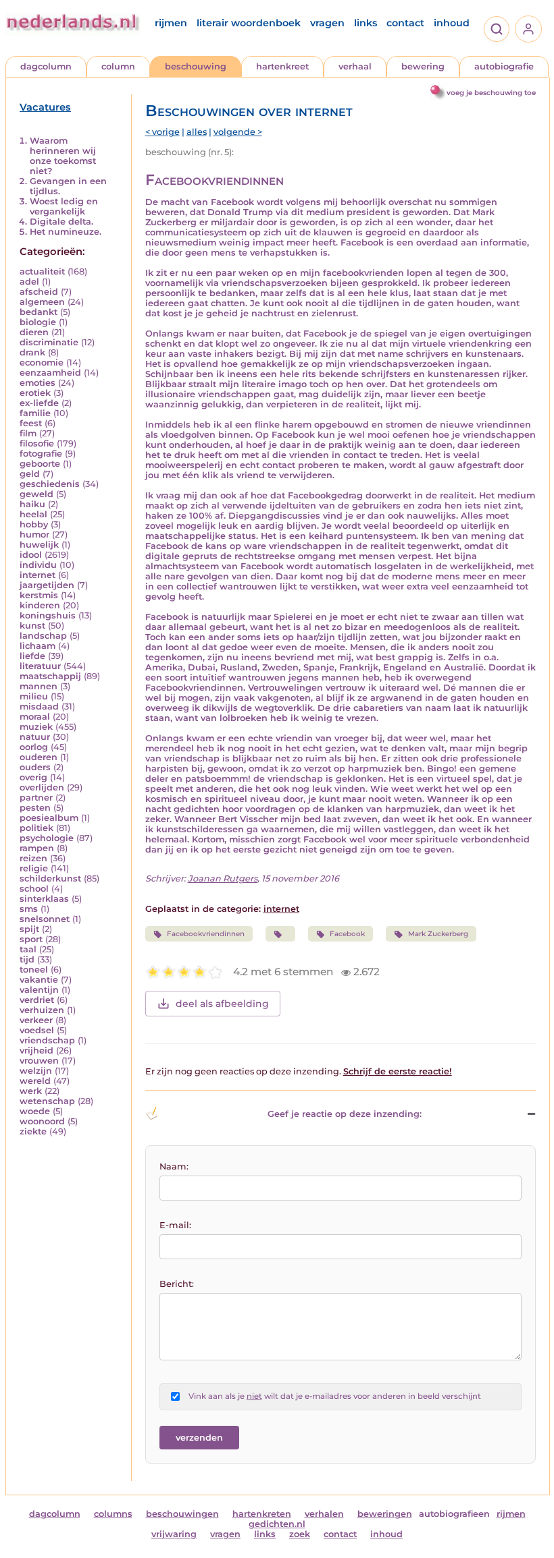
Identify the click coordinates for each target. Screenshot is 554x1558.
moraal (35, 717)
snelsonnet (45, 919)
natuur (35, 737)
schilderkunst (50, 878)
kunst (32, 626)
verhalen (324, 1514)
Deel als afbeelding (222, 1004)
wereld (35, 1081)
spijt (29, 929)
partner (36, 797)
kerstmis (39, 595)
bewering (423, 66)
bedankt (38, 312)
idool (31, 555)
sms (29, 909)
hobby (34, 524)
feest (31, 423)
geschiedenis (50, 484)
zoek (299, 1534)
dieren (34, 332)
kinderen (40, 605)
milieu (34, 696)
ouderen (38, 757)
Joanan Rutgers (222, 878)
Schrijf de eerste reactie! (397, 1071)
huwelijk (39, 545)
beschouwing (195, 66)
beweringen (384, 1514)
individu (38, 565)
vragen (327, 23)
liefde (32, 656)
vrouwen (39, 1061)
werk (31, 1091)
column (118, 66)
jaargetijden (47, 585)
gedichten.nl (277, 1524)
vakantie (39, 980)
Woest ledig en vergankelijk (64, 206)
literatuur (40, 666)
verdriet (37, 1000)
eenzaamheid (50, 373)
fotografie (41, 454)
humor (34, 534)
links (365, 23)
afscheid (39, 292)
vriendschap (47, 1040)
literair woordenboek (249, 23)
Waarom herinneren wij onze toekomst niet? (63, 156)
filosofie (37, 443)
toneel (34, 969)
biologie (38, 322)
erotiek (35, 393)
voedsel (37, 1030)
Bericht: (176, 1284)
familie (35, 413)
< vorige (162, 132)
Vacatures (45, 107)
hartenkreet (282, 66)
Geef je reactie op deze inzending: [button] (345, 1114)
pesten (35, 808)
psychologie (47, 838)
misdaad (39, 706)
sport (31, 939)
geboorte (40, 464)
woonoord (42, 1121)
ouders (35, 767)
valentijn (39, 990)
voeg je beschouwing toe (491, 92)
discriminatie (49, 342)
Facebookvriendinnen (206, 933)
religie (34, 868)
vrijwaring (174, 1534)
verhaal (355, 66)
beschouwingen (182, 1514)
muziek (36, 727)
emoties (37, 383)
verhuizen (42, 1010)
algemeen (42, 302)
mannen (38, 686)
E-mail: (175, 1225)
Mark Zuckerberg (438, 933)
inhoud (452, 23)
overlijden (42, 787)
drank (32, 352)
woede (35, 1111)
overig (33, 777)
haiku (32, 504)
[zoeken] (496, 29)
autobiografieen (454, 1514)
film (28, 433)
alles (196, 132)
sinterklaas (44, 899)
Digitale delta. (61, 222)
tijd (27, 959)
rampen (37, 848)
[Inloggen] (528, 29)
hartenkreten (261, 1514)
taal (28, 949)
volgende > (237, 132)
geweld (36, 494)
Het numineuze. (65, 232)
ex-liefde (39, 403)
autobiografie (504, 66)
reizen (33, 858)
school (34, 889)
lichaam (37, 646)
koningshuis (48, 615)
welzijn (36, 1071)
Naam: (173, 1166)
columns (113, 1514)
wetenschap (47, 1101)
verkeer (36, 1020)
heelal (33, 514)
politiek (36, 828)
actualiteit (42, 271)
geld (30, 474)
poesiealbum (49, 818)
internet (37, 575)
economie (42, 362)
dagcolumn (46, 66)
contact (405, 23)
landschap (43, 636)
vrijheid (36, 1050)
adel (29, 282)
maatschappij (50, 676)
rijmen (171, 23)
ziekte (33, 1131)
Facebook (347, 933)
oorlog (34, 747)
